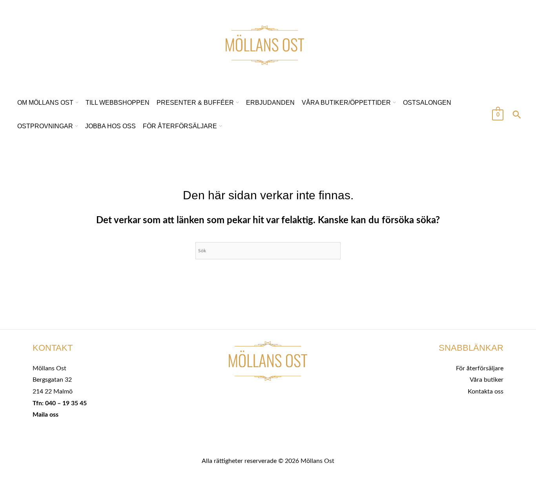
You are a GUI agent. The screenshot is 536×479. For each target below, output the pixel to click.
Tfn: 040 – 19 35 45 (60, 403)
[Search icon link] (516, 115)
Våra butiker (486, 380)
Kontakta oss (485, 391)
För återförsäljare (479, 368)
